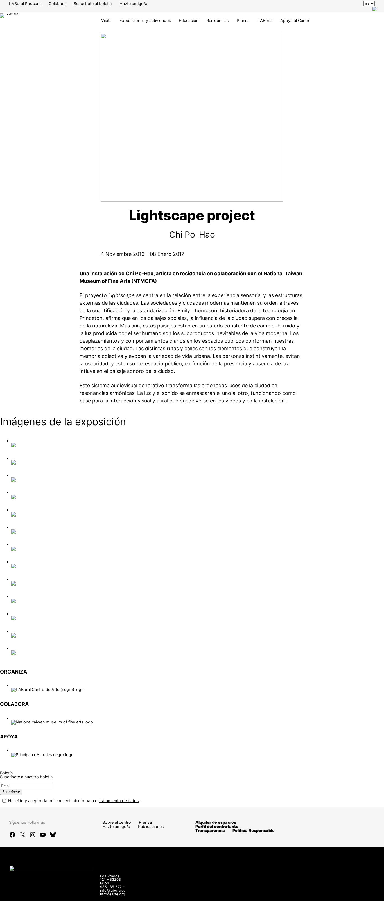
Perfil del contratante (216, 826)
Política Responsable (253, 830)
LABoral (264, 20)
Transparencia (210, 830)
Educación (188, 20)
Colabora (57, 3)
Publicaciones (151, 826)
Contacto (227, 890)
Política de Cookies (236, 893)
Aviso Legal (287, 890)
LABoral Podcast (25, 3)
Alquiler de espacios (215, 822)
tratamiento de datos (119, 800)
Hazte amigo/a (133, 3)
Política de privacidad (326, 890)
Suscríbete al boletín (93, 3)
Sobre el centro (116, 822)
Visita (106, 20)
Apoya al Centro (295, 20)
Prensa (243, 20)
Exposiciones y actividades (145, 20)
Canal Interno (256, 890)
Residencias (217, 20)
